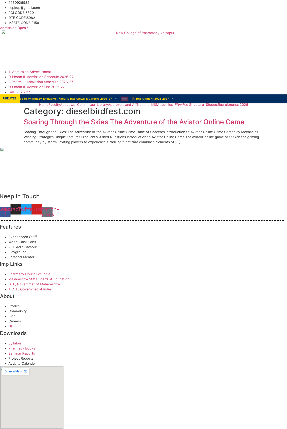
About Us (67, 104)
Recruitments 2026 (233, 104)
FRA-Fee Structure (189, 104)
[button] (68, 104)
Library (102, 104)
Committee (86, 104)
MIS (154, 104)
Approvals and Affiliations (128, 104)
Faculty (54, 104)
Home (44, 104)
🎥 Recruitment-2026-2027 (148, 98)
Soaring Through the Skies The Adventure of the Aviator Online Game (134, 122)
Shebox (212, 104)
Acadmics (165, 104)
